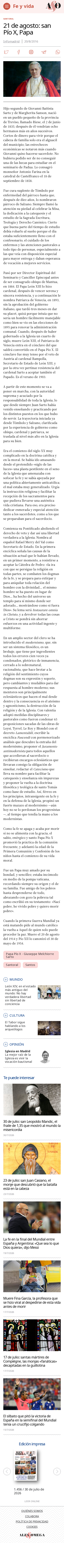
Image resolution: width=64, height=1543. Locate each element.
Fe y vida (23, 6)
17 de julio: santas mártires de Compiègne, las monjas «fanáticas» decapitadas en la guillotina (30, 1361)
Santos (30, 965)
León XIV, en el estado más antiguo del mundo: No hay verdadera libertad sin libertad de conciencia (20, 995)
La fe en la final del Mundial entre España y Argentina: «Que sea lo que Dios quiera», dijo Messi (31, 1243)
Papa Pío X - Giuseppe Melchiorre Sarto (30, 955)
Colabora (32, 1516)
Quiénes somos (32, 1511)
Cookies (32, 1527)
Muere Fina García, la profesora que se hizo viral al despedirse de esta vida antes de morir (32, 1302)
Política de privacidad (32, 1521)
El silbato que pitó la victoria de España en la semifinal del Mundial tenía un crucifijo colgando (29, 1420)
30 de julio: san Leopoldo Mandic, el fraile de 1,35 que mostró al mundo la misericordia (32, 1125)
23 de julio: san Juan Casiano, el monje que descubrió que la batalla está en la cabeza (30, 1184)
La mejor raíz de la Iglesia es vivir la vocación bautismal (18, 1058)
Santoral (8, 19)
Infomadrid (11, 41)
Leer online (32, 1501)
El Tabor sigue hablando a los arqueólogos (15, 1025)
